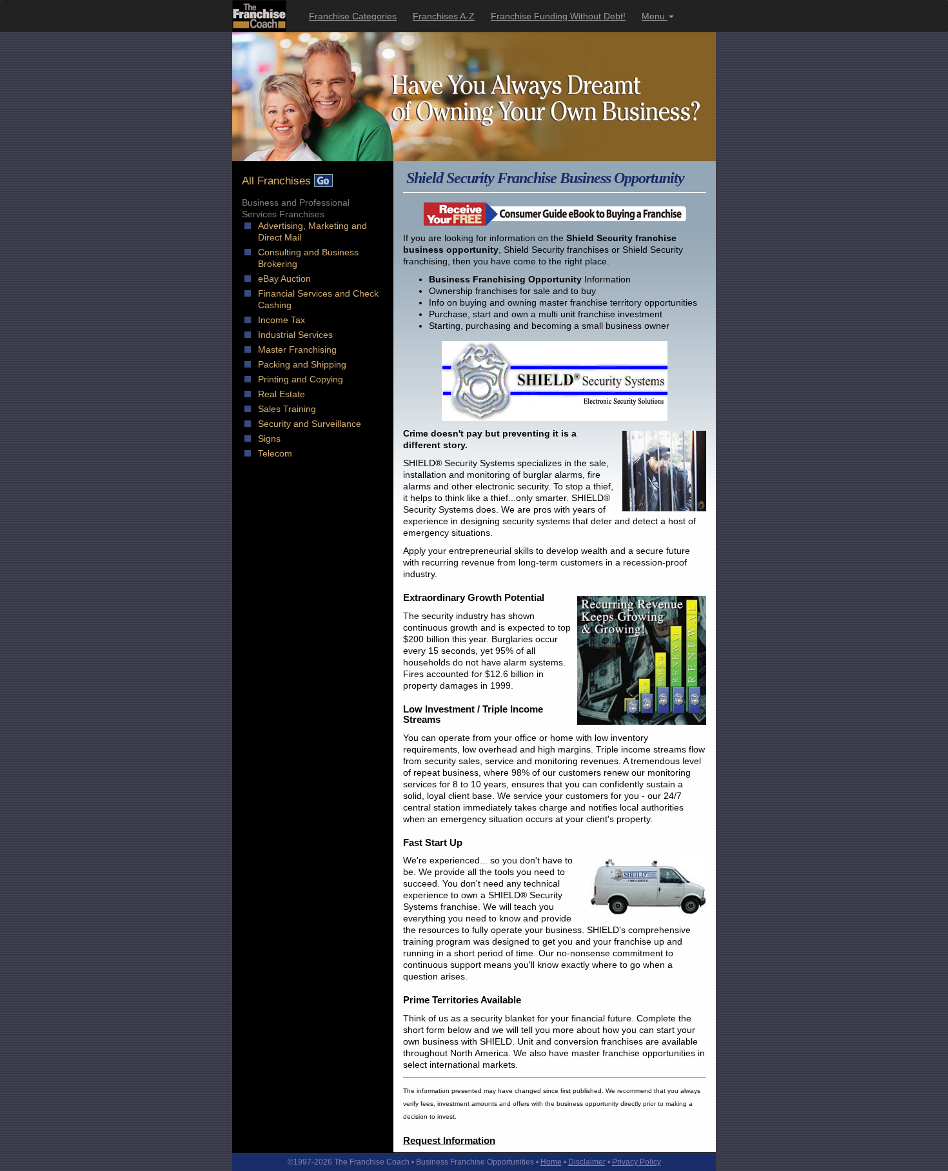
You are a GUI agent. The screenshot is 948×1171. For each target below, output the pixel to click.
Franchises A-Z (444, 16)
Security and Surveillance (309, 423)
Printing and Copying (300, 379)
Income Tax (281, 320)
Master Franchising (297, 349)
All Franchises (278, 181)
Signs (269, 438)
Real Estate (281, 394)
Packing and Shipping (302, 364)
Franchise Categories (353, 16)
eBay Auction (284, 278)
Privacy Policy (636, 1161)
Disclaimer (587, 1161)
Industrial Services (295, 335)
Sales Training (287, 409)
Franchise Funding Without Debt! (558, 16)
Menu (654, 16)
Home (551, 1161)
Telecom (275, 453)
